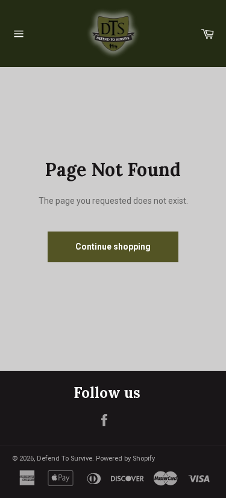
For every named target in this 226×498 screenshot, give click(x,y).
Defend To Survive (64, 458)
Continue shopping (113, 246)
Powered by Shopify (125, 458)
